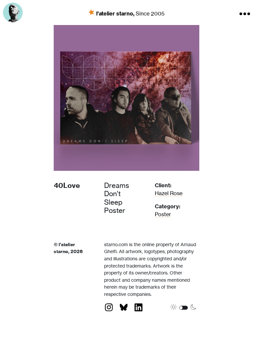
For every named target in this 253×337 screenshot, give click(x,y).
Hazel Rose (169, 193)
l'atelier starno (116, 13)
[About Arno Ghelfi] (13, 12)
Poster (163, 214)
